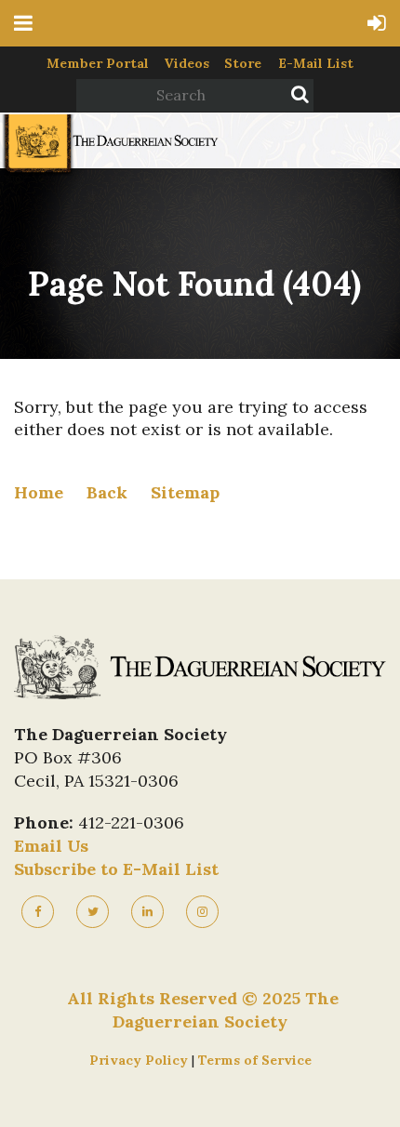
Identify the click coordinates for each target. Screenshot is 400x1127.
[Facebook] (37, 911)
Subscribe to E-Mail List (116, 869)
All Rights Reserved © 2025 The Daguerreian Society (203, 1010)
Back (107, 492)
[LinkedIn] (147, 911)
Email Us (51, 845)
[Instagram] (202, 911)
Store (242, 63)
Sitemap (185, 492)
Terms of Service (255, 1060)
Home (38, 492)
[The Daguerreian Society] (109, 169)
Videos (186, 63)
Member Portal (98, 63)
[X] (92, 911)
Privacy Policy (140, 1060)
